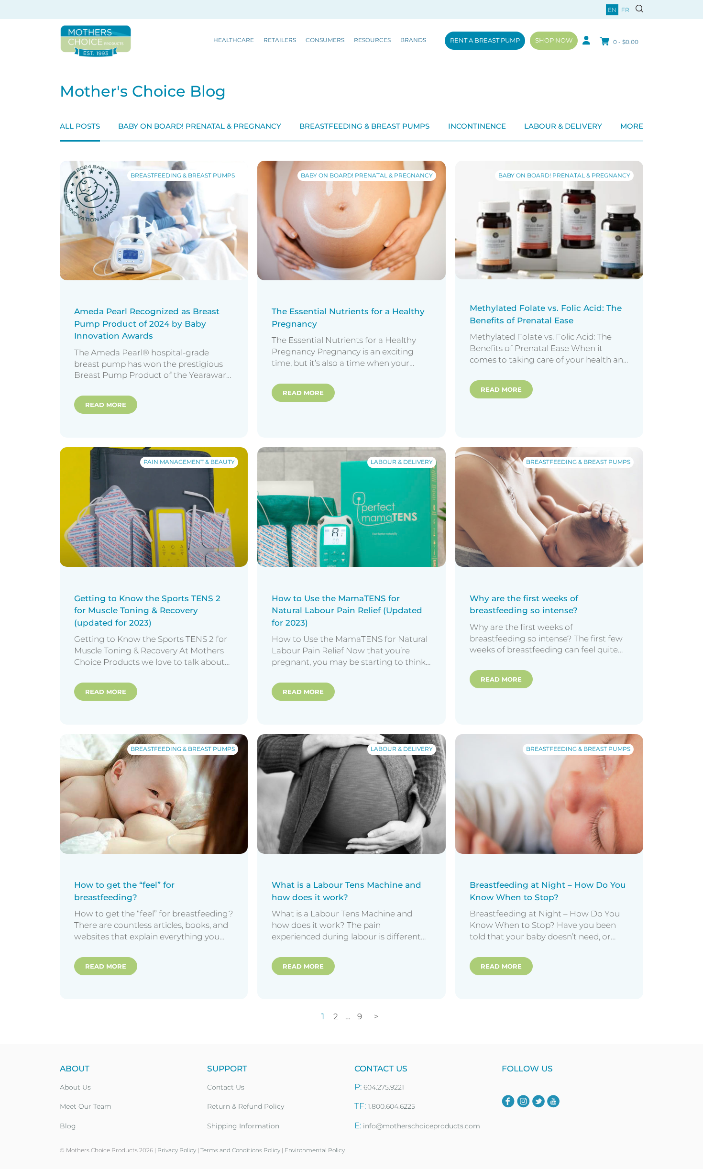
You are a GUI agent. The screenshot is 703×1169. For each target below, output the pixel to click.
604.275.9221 (383, 1087)
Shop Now (553, 40)
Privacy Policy (176, 1150)
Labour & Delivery (563, 126)
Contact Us (225, 1087)
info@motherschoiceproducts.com (421, 1126)
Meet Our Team (85, 1106)
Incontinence (477, 126)
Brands (413, 40)
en (612, 9)
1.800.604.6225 (391, 1106)
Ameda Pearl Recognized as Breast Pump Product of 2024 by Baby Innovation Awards (147, 324)
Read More (105, 404)
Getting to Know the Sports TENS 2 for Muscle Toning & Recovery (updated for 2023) (147, 611)
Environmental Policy (315, 1150)
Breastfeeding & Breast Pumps (364, 126)
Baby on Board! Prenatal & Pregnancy (199, 126)
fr (625, 9)
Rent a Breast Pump (485, 40)
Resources (372, 40)
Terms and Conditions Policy (240, 1150)
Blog (68, 1126)
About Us (75, 1087)
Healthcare (233, 40)
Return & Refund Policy (245, 1106)
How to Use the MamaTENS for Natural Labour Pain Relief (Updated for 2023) (347, 611)
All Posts (80, 126)
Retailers (280, 40)
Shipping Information (243, 1126)
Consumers (325, 40)
